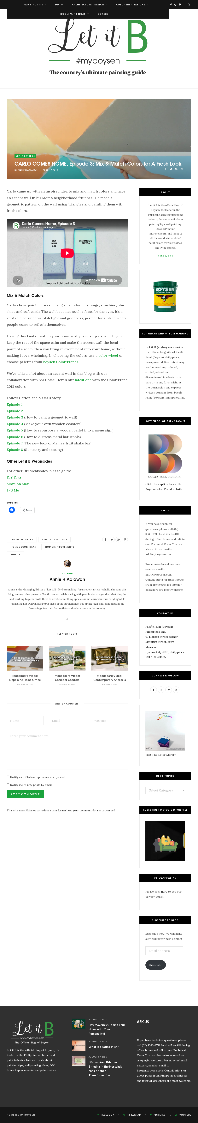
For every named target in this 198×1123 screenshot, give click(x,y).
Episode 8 (15, 449)
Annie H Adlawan (28, 170)
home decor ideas (23, 547)
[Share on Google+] (176, 168)
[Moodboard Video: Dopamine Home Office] (25, 658)
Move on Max (18, 484)
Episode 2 (15, 411)
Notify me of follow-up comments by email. (38, 777)
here (164, 891)
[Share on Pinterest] (182, 168)
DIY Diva (14, 477)
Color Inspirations (130, 4)
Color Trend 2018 (54, 539)
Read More (165, 256)
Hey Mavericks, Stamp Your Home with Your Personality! (107, 1029)
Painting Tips (33, 4)
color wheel (108, 355)
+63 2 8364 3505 (155, 657)
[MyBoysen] (99, 48)
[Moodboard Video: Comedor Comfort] (67, 658)
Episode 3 (15, 417)
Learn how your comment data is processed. (87, 810)
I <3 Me (13, 490)
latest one (83, 380)
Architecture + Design (88, 4)
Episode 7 (15, 443)
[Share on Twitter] (170, 168)
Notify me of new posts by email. (31, 785)
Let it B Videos (25, 156)
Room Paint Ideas (73, 14)
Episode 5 (15, 430)
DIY (57, 4)
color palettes (21, 539)
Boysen (103, 14)
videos (15, 554)
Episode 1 (14, 404)
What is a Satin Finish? (104, 1046)
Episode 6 (15, 437)
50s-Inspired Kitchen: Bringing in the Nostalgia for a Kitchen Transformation (105, 1068)
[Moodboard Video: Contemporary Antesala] (109, 658)
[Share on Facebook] (165, 168)
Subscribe (155, 965)
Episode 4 (15, 424)
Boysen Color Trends (60, 362)
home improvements (60, 547)
